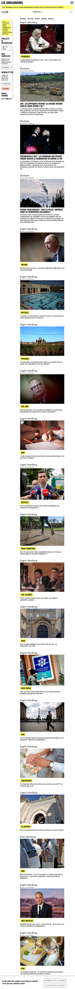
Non (23, 734)
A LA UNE (4, 12)
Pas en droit (26, 594)
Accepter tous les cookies (55, 985)
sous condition (28, 548)
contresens (26, 780)
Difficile (25, 312)
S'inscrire (6, 88)
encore (24, 264)
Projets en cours (5, 48)
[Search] (10, 22)
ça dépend (25, 826)
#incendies (23, 19)
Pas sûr (24, 406)
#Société (37, 19)
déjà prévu (26, 688)
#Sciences (51, 19)
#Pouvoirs (30, 19)
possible (25, 358)
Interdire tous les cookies (55, 980)
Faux (23, 640)
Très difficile (27, 920)
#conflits (44, 19)
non (23, 452)
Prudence (25, 56)
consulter (6, 67)
